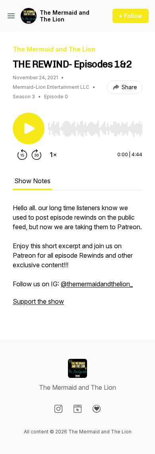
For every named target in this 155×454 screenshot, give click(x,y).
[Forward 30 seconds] (36, 154)
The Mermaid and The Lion (64, 16)
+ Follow (130, 15)
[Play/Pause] (29, 128)
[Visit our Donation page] (97, 409)
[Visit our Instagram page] (58, 409)
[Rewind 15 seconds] (22, 154)
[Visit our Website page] (77, 409)
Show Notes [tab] (32, 181)
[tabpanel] (77, 258)
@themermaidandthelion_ (97, 284)
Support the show (38, 301)
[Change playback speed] (53, 154)
